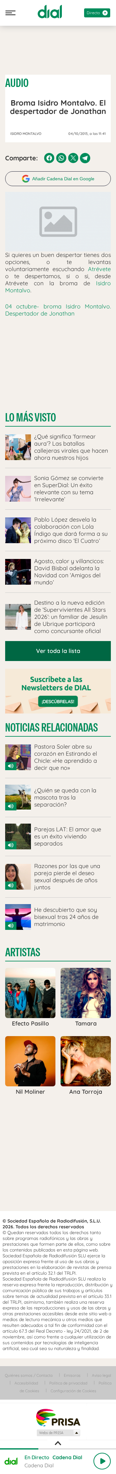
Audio (17, 83)
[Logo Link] (50, 12)
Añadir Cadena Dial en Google (63, 178)
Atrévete (99, 269)
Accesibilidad (26, 1383)
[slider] (58, 1449)
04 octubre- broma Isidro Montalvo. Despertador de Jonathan (58, 310)
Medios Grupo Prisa (58, 1433)
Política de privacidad (68, 1383)
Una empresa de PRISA (58, 1417)
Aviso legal (101, 1375)
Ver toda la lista (58, 651)
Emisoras (72, 1375)
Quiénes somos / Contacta (29, 1375)
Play (102, 1461)
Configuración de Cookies (73, 1390)
